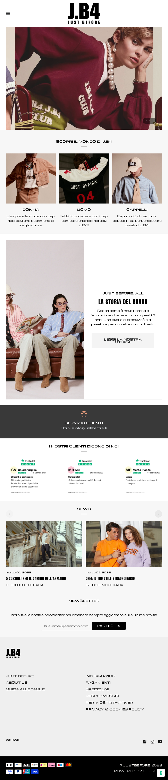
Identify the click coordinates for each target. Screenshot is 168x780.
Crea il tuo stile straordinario (110, 578)
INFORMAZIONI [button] (101, 676)
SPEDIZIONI (97, 689)
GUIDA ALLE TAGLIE (25, 689)
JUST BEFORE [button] (20, 676)
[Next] (158, 514)
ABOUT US (17, 682)
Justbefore (136, 765)
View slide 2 (149, 120)
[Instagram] (152, 741)
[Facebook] (144, 741)
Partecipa (108, 626)
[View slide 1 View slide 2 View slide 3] (84, 78)
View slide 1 (146, 120)
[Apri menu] (12, 13)
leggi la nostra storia (123, 340)
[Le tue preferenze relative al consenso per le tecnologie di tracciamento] (161, 773)
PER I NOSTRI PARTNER (109, 702)
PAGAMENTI (98, 682)
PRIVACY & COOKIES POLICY (115, 709)
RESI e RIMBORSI (102, 696)
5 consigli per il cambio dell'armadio (36, 578)
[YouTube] (160, 741)
